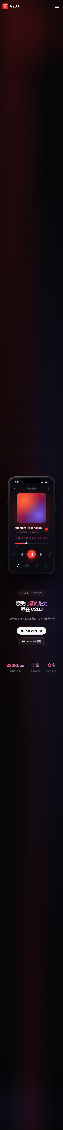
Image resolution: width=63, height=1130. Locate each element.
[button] (57, 6)
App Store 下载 (34, 630)
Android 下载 (34, 641)
